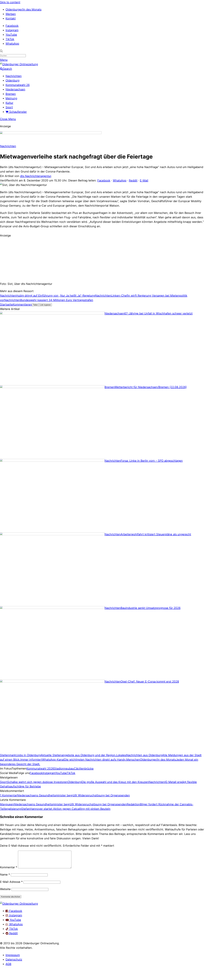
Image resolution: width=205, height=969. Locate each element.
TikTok (10, 39)
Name (5, 874)
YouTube (11, 34)
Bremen (11, 94)
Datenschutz (14, 959)
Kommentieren (22, 304)
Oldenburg (12, 80)
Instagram (12, 30)
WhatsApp (12, 43)
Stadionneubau (64, 768)
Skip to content (10, 2)
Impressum (13, 955)
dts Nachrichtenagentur (35, 176)
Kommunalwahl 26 (18, 85)
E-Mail (144, 180)
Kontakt (11, 18)
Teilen (35, 305)
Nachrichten (14, 76)
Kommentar (8, 867)
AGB (8, 964)
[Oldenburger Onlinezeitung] (19, 903)
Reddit (133, 180)
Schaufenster (17, 111)
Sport (9, 107)
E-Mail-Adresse (11, 882)
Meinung (11, 98)
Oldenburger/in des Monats (23, 9)
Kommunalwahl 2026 (40, 768)
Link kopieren (45, 305)
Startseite (6, 304)
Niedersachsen (15, 89)
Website (5, 889)
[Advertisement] (102, 259)
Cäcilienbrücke (84, 768)
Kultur (9, 102)
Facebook (12, 25)
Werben (11, 14)
